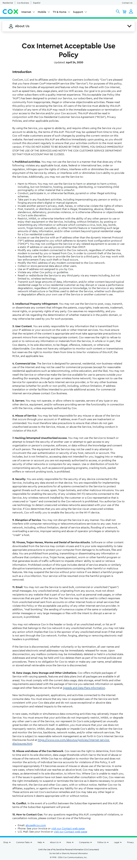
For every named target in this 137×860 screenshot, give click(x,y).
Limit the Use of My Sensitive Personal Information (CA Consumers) (68, 850)
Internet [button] (26, 12)
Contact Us (127, 3)
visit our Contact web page (68, 828)
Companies (84, 842)
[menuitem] (28, 12)
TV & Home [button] (59, 12)
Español (36, 3)
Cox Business (23, 3)
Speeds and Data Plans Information (84, 688)
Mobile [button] (42, 12)
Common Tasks (23, 842)
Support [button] (78, 12)
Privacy (130, 842)
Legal (116, 842)
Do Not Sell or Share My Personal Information (68, 853)
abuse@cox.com (36, 825)
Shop (5, 842)
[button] (118, 11)
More (68, 842)
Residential (8, 3)
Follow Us (101, 842)
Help (40, 842)
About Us (54, 842)
